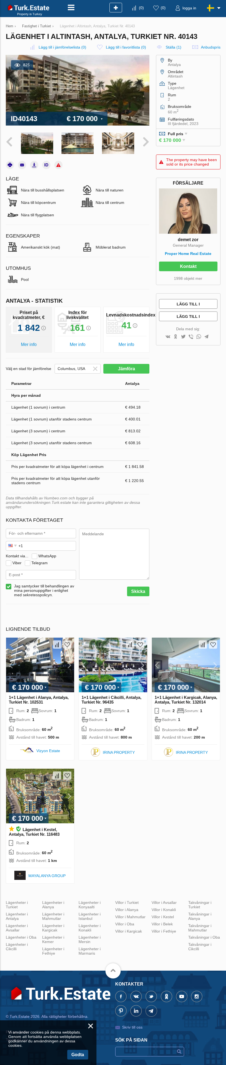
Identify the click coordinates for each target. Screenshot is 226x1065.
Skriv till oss (132, 1027)
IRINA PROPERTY (119, 752)
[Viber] (191, 337)
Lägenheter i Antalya (17, 916)
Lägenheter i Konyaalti (90, 904)
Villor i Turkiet (127, 902)
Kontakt (188, 266)
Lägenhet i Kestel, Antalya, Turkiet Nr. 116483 (34, 832)
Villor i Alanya (126, 909)
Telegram (39, 563)
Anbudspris (210, 47)
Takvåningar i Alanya (199, 916)
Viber (16, 563)
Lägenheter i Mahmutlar (53, 916)
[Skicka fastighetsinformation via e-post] (22, 165)
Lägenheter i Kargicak (53, 927)
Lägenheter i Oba (21, 937)
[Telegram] (206, 337)
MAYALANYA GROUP (47, 876)
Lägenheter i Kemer (53, 939)
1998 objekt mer (188, 278)
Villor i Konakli (164, 909)
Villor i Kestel (163, 917)
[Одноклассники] (175, 337)
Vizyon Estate (48, 751)
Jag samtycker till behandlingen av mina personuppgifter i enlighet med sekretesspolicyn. (44, 590)
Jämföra (126, 368)
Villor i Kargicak (128, 931)
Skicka (138, 591)
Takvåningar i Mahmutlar (199, 927)
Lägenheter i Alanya (53, 904)
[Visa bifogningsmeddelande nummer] (46, 165)
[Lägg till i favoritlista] (67, 644)
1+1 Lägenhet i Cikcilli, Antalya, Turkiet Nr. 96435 (111, 699)
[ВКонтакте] (168, 337)
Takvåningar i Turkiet (199, 904)
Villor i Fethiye (164, 931)
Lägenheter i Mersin (90, 939)
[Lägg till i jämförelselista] (57, 644)
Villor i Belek (162, 924)
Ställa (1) (173, 47)
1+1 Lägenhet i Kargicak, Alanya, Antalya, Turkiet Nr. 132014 (186, 699)
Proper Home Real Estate (188, 253)
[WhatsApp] (198, 337)
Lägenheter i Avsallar (17, 927)
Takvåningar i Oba (204, 937)
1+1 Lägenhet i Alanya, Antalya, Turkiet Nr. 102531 (39, 699)
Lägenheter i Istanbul (90, 916)
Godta (77, 1054)
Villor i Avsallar (164, 902)
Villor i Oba (124, 924)
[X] (183, 337)
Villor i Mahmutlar (130, 917)
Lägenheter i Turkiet (17, 904)
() (141, 8)
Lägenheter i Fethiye (53, 951)
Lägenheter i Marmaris (90, 951)
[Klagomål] (58, 165)
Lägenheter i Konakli (90, 927)
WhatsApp (47, 556)
